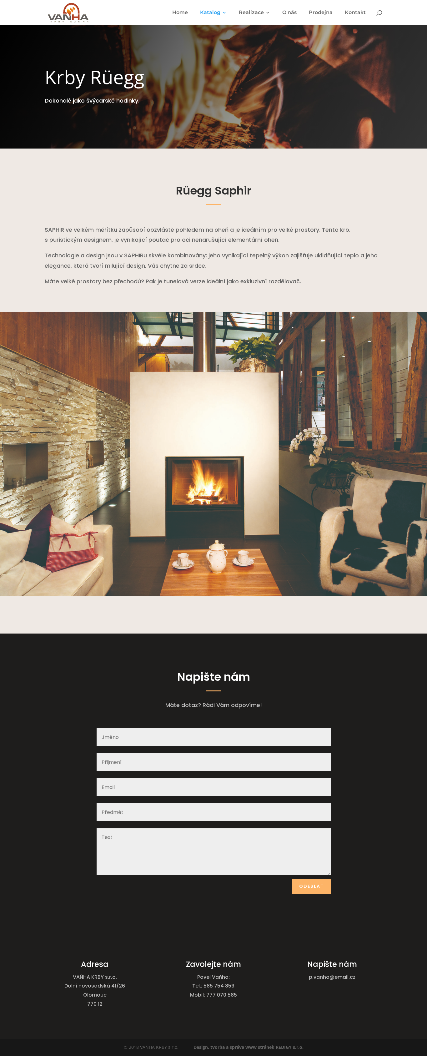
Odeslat (311, 886)
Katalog (210, 12)
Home (180, 12)
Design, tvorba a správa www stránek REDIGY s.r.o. (248, 1047)
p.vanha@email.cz (332, 977)
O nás (289, 12)
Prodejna (321, 12)
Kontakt (355, 12)
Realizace (251, 12)
